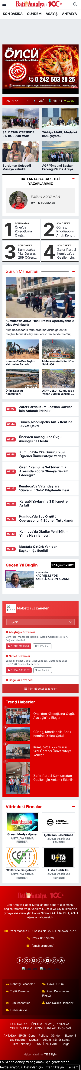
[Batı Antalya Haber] (39, 4)
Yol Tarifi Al (43, 646)
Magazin (34, 1039)
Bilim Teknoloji (21, 1044)
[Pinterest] (34, 960)
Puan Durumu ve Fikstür (55, 993)
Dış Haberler (18, 1039)
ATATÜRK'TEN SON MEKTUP (45, 202)
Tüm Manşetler (20, 1003)
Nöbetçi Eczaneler (22, 984)
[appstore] (29, 969)
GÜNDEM (34, 14)
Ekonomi (70, 1035)
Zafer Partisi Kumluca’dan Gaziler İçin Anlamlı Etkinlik (66, 254)
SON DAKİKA (12, 14)
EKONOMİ (64, 1028)
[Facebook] (20, 960)
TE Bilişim (50, 1054)
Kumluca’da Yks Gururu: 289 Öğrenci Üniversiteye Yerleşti (27, 254)
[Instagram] (40, 960)
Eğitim (47, 1039)
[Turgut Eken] (18, 200)
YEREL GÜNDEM (21, 1028)
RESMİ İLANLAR (45, 1028)
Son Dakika (22, 223)
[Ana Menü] (4, 4)
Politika (43, 1035)
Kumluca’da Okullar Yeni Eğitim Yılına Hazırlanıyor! (44, 533)
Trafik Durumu (19, 991)
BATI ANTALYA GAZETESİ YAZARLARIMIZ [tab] (40, 181)
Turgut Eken (40, 195)
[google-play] (49, 969)
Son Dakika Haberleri (60, 1003)
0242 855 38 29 (43, 938)
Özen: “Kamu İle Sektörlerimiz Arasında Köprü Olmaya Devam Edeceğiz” (43, 471)
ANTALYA (69, 14)
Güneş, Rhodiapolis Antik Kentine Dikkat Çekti (66, 231)
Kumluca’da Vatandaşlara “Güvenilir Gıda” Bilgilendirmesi (44, 488)
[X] (27, 960)
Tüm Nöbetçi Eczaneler (42, 688)
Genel (32, 1035)
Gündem (56, 1035)
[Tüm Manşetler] (73, 271)
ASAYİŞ (51, 14)
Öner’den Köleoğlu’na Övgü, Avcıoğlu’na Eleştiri (23, 231)
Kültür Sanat (61, 1039)
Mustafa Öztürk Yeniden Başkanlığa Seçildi (38, 548)
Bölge (66, 1044)
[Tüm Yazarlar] (73, 179)
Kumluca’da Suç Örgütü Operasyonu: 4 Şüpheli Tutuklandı (46, 518)
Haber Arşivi (18, 1010)
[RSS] (61, 960)
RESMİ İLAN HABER (47, 1044)
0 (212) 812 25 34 (20, 646)
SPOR (22, 1035)
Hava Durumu (56, 984)
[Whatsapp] (54, 960)
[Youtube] (47, 960)
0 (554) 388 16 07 (20, 670)
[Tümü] (73, 806)
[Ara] (75, 4)
